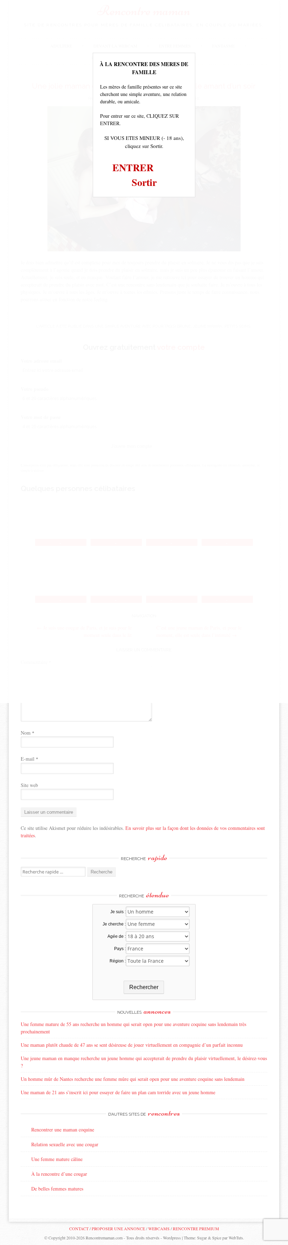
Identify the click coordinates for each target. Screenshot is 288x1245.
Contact (79, 1228)
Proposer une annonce (118, 1228)
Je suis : (117, 911)
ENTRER (132, 167)
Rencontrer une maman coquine (62, 1129)
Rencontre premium (196, 1228)
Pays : (119, 948)
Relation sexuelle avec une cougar (64, 1144)
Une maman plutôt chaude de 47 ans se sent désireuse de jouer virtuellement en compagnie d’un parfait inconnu (132, 1044)
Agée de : (116, 936)
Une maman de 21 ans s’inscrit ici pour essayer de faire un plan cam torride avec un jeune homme (118, 1092)
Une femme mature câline (57, 1159)
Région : (117, 961)
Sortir (144, 182)
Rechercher (143, 987)
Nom (27, 732)
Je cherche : (114, 924)
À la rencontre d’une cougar (59, 1173)
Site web (29, 785)
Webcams (159, 1228)
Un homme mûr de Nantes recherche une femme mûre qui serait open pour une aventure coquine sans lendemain (132, 1079)
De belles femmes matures (57, 1188)
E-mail (29, 758)
